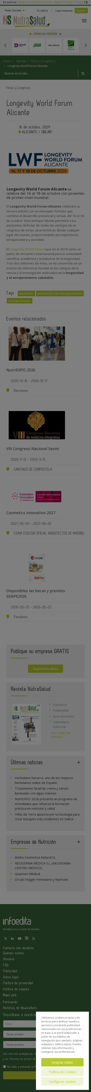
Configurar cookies (62, 1081)
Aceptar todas (62, 1062)
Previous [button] (5, 45)
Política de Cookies (62, 1072)
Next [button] (86, 45)
